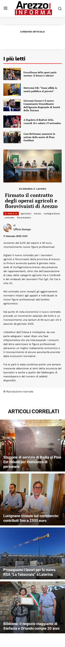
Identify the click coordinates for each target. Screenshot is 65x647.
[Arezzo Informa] (33, 8)
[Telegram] (43, 39)
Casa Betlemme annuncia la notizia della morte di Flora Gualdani (39, 137)
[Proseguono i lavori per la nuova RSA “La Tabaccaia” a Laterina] (32, 553)
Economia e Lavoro (32, 189)
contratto (9, 217)
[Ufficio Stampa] (8, 228)
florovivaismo (24, 217)
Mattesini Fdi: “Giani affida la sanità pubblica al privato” (40, 89)
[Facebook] (13, 39)
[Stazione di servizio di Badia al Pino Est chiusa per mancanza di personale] (32, 446)
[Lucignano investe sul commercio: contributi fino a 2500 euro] (32, 499)
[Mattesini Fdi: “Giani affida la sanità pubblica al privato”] (12, 89)
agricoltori (26, 213)
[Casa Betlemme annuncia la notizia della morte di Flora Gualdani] (12, 137)
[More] (51, 39)
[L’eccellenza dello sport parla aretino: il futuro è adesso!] (12, 74)
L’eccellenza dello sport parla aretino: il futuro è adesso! (40, 74)
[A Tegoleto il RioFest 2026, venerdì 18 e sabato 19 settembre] (12, 121)
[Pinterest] (28, 39)
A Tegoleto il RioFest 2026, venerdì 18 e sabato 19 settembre (42, 121)
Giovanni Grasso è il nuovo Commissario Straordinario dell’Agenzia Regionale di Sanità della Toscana (42, 105)
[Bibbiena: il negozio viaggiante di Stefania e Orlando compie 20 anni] (32, 607)
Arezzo (37, 213)
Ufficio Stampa (22, 229)
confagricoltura (52, 213)
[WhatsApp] (36, 39)
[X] (21, 39)
